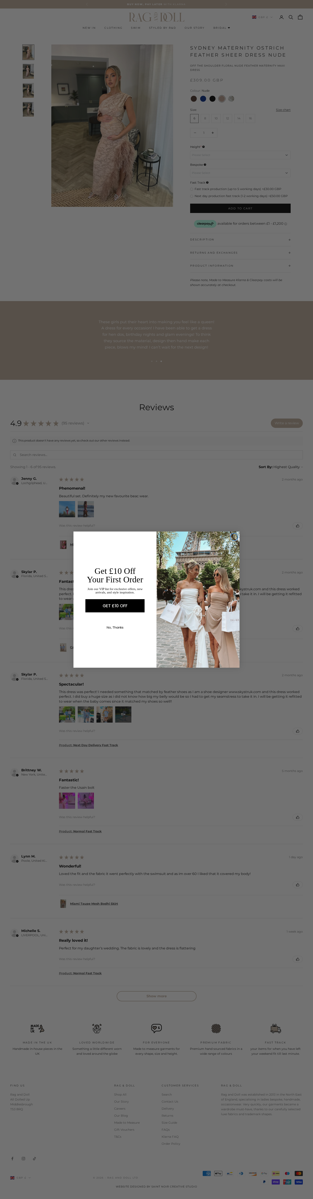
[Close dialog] (234, 537)
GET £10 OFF (115, 606)
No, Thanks (115, 627)
